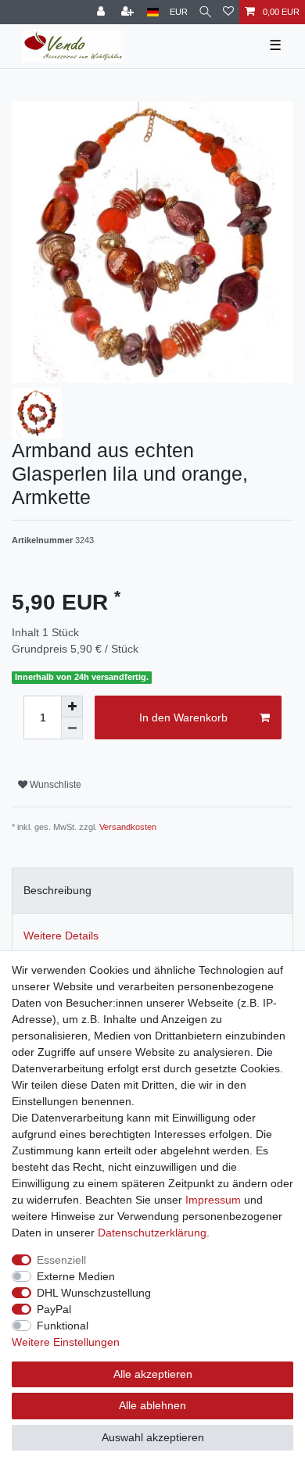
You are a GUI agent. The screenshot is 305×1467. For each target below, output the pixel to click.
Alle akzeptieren (152, 1374)
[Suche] (205, 12)
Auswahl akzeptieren (153, 1437)
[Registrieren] (129, 12)
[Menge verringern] (72, 728)
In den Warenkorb (183, 717)
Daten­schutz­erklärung (152, 1232)
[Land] (153, 12)
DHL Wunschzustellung (94, 1292)
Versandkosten (127, 827)
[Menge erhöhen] (72, 706)
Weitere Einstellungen (66, 1342)
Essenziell (61, 1260)
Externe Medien (76, 1276)
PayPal (54, 1309)
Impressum (213, 1199)
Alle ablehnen (152, 1405)
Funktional (62, 1325)
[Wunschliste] (228, 12)
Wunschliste (54, 784)
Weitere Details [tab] (61, 935)
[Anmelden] (102, 12)
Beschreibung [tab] (57, 890)
